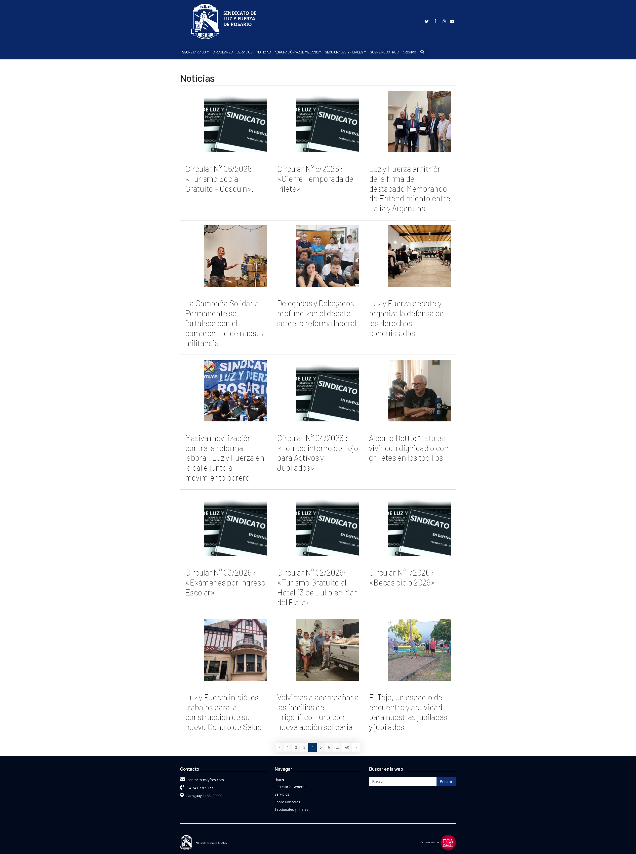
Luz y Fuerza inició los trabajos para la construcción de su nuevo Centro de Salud (223, 712)
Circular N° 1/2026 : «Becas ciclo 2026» (402, 577)
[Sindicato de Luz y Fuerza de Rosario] (226, 22)
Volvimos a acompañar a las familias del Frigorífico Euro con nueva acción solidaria (317, 712)
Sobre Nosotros (384, 52)
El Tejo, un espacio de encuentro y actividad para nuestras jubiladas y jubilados (408, 712)
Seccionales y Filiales (344, 52)
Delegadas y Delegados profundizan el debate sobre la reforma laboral (316, 313)
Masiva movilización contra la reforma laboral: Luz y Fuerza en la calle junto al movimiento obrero (224, 457)
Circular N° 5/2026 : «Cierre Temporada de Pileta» (315, 178)
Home (279, 779)
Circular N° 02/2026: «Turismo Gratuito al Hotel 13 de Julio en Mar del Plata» (317, 587)
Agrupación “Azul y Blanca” (298, 52)
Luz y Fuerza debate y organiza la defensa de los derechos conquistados (406, 318)
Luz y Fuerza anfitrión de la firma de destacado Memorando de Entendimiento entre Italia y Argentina (409, 188)
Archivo (409, 52)
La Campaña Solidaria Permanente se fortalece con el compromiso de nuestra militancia (225, 323)
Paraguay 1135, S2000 (204, 795)
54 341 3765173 (199, 787)
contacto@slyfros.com (206, 779)
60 (347, 747)
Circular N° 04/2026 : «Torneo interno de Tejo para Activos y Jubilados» (317, 452)
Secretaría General (290, 786)
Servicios (244, 52)
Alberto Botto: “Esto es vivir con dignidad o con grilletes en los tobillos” (408, 448)
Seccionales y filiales (291, 809)
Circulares (223, 52)
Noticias (264, 52)
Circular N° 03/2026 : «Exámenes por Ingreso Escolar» (225, 582)
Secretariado (194, 52)
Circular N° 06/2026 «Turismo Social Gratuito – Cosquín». (219, 178)
